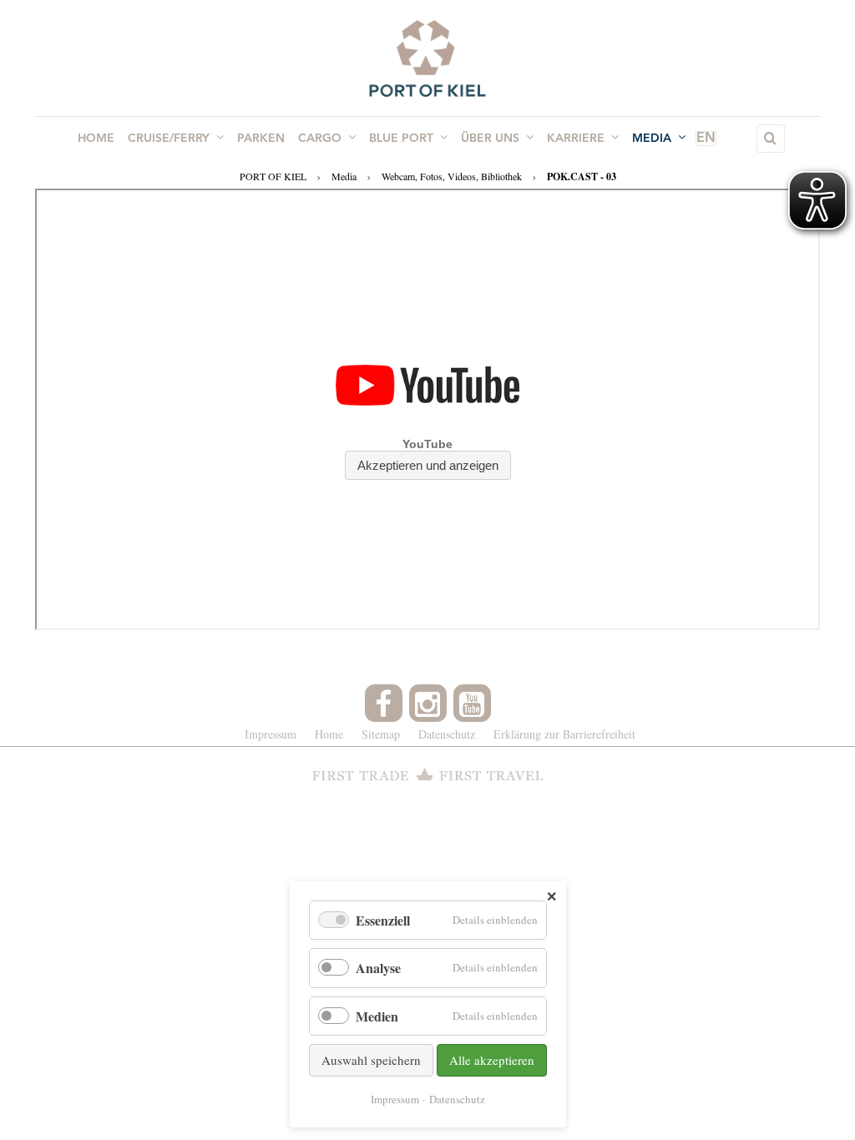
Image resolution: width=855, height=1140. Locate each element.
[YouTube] (472, 703)
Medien (377, 1016)
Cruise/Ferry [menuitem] (169, 138)
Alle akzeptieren (491, 1060)
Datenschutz (457, 1099)
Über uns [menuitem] (490, 138)
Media (344, 176)
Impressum (395, 1099)
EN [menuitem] (706, 138)
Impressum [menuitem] (270, 734)
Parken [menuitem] (261, 138)
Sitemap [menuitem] (381, 734)
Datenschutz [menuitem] (446, 734)
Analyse (378, 967)
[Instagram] (428, 703)
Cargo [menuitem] (319, 138)
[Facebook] (383, 703)
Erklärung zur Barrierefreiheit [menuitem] (564, 734)
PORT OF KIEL (273, 176)
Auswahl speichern (371, 1060)
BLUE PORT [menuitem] (401, 138)
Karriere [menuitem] (576, 138)
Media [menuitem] (651, 138)
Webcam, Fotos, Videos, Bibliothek (452, 176)
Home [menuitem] (96, 138)
